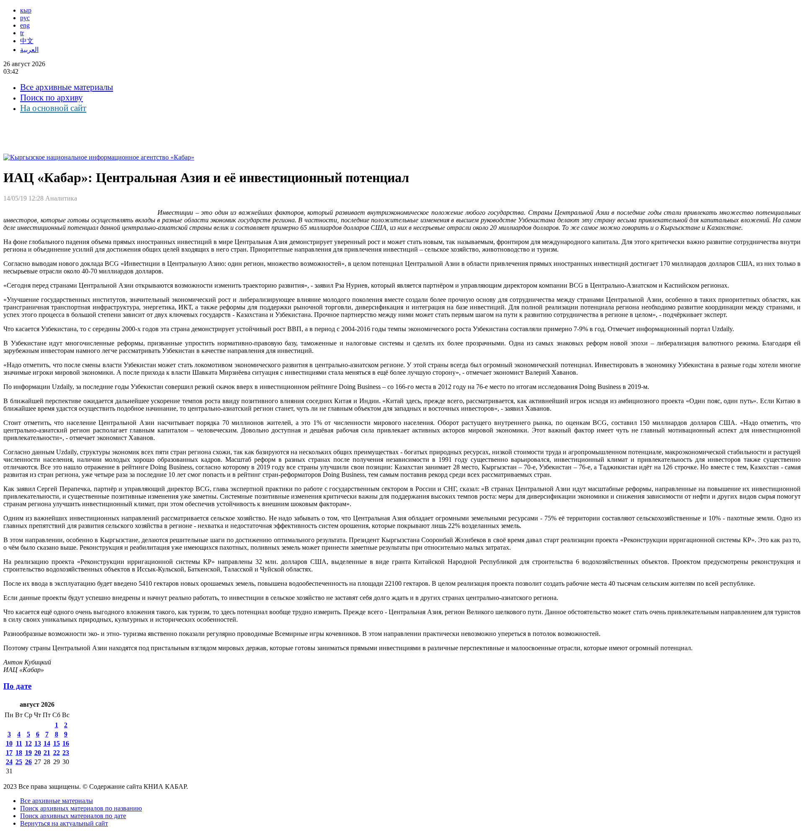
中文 (27, 40)
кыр (25, 10)
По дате (17, 686)
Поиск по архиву (51, 98)
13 (37, 743)
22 (56, 752)
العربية (29, 49)
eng (25, 25)
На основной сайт (53, 108)
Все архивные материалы (66, 87)
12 (28, 743)
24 (9, 761)
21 (47, 752)
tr (22, 32)
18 (18, 752)
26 (28, 761)
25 (18, 761)
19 (28, 752)
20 (37, 752)
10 (9, 743)
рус (25, 17)
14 (47, 743)
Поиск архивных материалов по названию (81, 808)
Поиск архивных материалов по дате (73, 815)
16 (65, 743)
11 (19, 743)
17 (9, 752)
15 (56, 743)
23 (65, 752)
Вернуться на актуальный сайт (64, 823)
